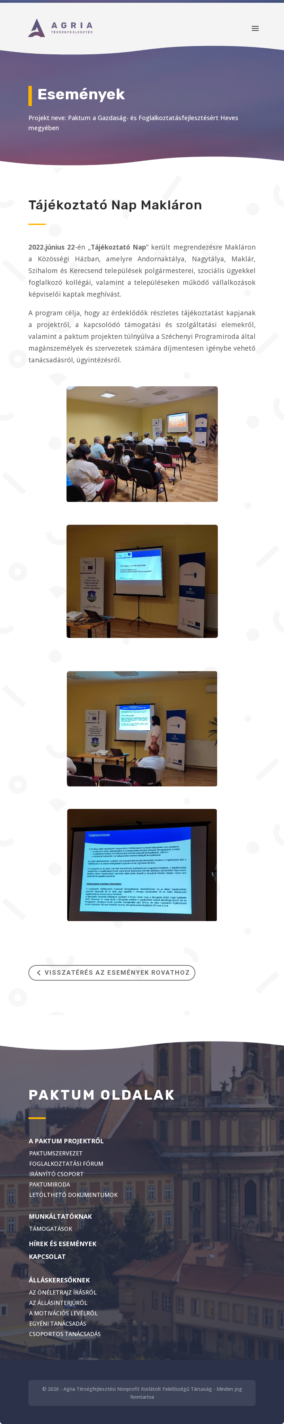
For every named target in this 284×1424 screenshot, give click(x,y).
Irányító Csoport (56, 1174)
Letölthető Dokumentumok (73, 1195)
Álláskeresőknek (59, 1280)
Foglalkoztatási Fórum (66, 1164)
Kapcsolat (47, 1256)
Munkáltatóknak (60, 1216)
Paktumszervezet (56, 1153)
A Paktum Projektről (66, 1141)
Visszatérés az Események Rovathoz (117, 972)
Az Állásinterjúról (58, 1303)
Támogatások (50, 1229)
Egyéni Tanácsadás (57, 1323)
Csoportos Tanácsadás (65, 1334)
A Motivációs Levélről (63, 1313)
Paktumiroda (49, 1184)
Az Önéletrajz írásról (63, 1292)
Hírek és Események (62, 1244)
